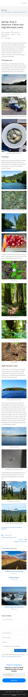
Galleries (18, 691)
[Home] (2, 12)
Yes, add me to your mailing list (12, 646)
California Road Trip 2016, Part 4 (14, 607)
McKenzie (6, 527)
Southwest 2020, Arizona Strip (14, 571)
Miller (11, 527)
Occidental (7, 32)
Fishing (13, 34)
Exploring (6, 34)
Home (6, 691)
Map (22, 691)
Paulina (15, 527)
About (13, 691)
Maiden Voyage (14, 577)
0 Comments (7, 38)
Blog (10, 691)
